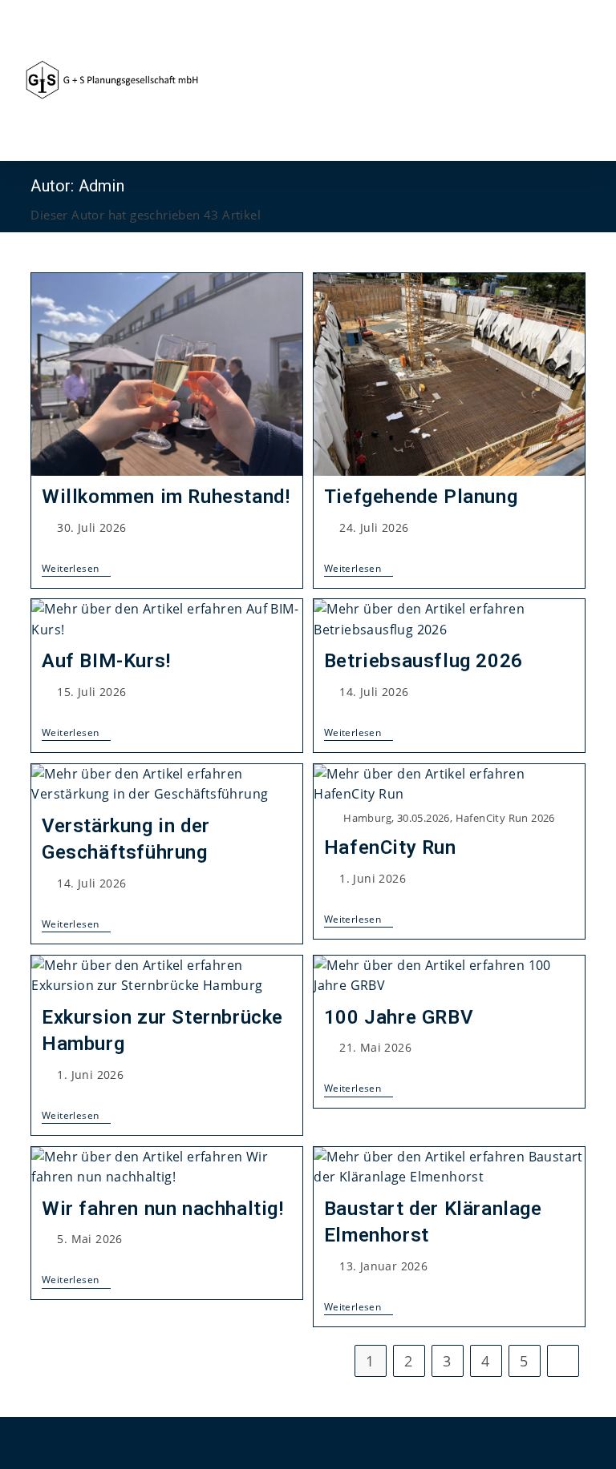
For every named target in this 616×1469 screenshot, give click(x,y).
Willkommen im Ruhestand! (166, 496)
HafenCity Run (390, 847)
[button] (580, 80)
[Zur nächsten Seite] (563, 1361)
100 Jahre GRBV (398, 1017)
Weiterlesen (76, 569)
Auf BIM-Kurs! (106, 661)
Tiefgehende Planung (420, 496)
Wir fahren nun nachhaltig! (163, 1208)
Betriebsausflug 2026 (423, 661)
